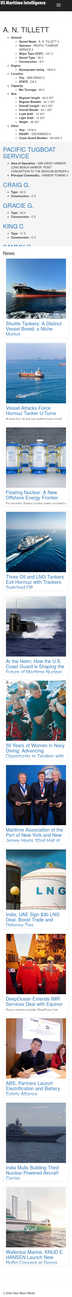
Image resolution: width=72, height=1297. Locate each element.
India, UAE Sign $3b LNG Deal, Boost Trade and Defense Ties (33, 919)
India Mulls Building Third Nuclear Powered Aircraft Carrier (32, 1172)
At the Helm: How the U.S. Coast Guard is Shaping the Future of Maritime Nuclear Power (35, 668)
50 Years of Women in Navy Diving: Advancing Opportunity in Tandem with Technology (35, 753)
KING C (13, 226)
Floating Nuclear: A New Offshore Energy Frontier (32, 495)
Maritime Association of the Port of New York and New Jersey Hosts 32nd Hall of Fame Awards (34, 837)
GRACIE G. (18, 205)
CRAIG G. (16, 184)
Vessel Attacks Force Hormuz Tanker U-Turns (31, 410)
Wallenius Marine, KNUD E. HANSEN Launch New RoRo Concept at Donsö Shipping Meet (35, 1259)
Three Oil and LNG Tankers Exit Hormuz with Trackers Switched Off (35, 582)
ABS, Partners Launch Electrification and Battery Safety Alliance (33, 1088)
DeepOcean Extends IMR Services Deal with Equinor (34, 1001)
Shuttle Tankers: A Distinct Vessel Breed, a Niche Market (34, 328)
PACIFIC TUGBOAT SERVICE (29, 152)
